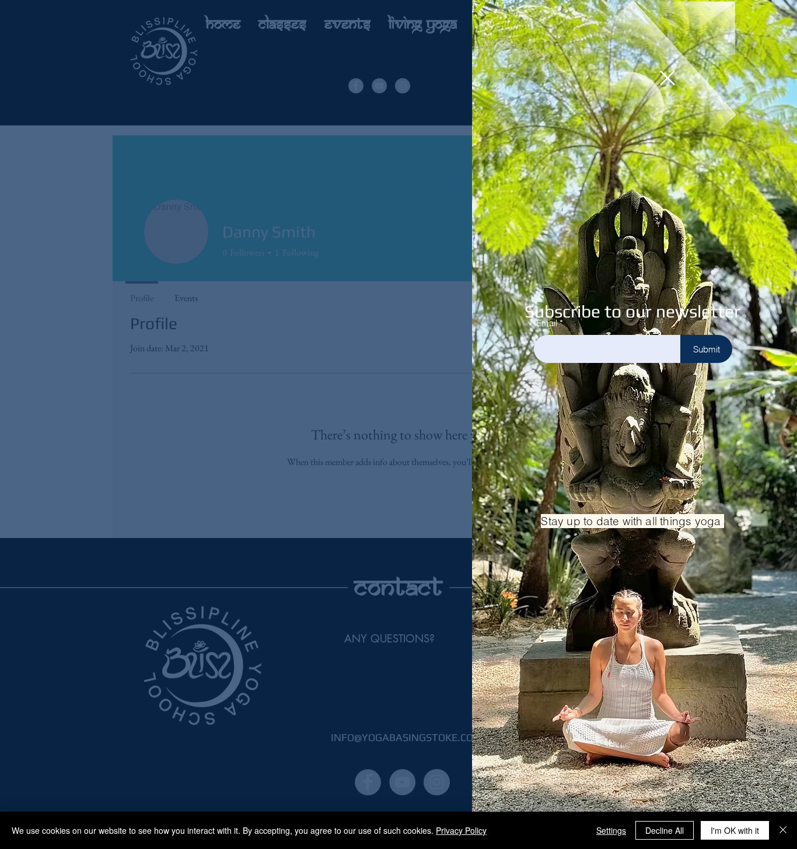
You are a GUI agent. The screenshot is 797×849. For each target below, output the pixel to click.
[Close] (783, 830)
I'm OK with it (735, 830)
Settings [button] (611, 830)
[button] (667, 78)
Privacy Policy (461, 830)
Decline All (664, 830)
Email (546, 323)
